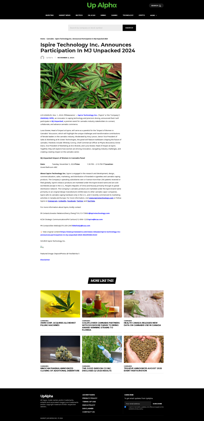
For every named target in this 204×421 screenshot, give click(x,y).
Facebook (71, 201)
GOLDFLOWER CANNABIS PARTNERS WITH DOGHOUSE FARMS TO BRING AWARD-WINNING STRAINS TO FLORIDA (100, 326)
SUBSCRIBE (157, 404)
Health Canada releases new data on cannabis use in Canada (142, 324)
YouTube (91, 201)
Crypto (142, 15)
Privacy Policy (89, 398)
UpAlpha (49, 58)
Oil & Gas (91, 15)
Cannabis (50, 39)
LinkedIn (62, 201)
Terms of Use (89, 402)
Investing (50, 15)
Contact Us (88, 412)
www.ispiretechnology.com (101, 198)
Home (42, 39)
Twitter (80, 201)
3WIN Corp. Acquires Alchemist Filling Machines (58, 324)
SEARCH (155, 5)
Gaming (114, 15)
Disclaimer (45, 259)
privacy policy (139, 409)
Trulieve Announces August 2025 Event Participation (143, 369)
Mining (103, 15)
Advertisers (88, 395)
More (152, 15)
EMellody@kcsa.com (81, 225)
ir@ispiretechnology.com (98, 213)
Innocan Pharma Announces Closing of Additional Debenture (59, 369)
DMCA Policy (88, 405)
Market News (64, 15)
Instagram (52, 201)
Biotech (79, 15)
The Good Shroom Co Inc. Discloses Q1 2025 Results (96, 369)
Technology (128, 15)
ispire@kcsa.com (95, 219)
